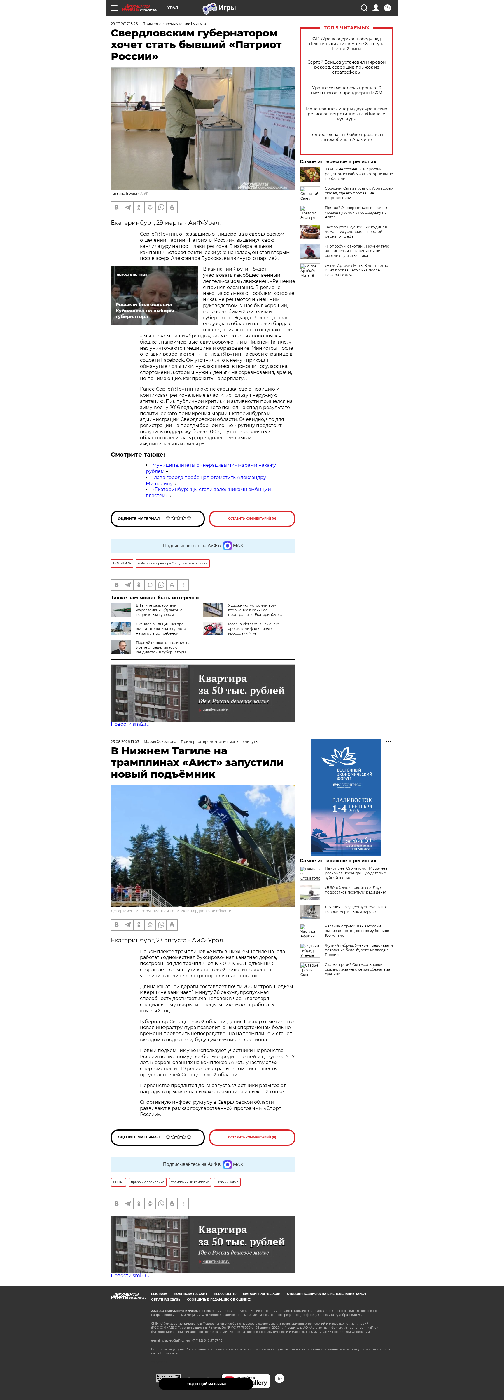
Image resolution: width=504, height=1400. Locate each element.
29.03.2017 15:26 (124, 24)
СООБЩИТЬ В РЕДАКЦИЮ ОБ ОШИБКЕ (219, 1300)
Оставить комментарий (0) (252, 518)
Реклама (159, 1294)
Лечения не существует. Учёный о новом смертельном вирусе (355, 909)
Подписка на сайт (190, 1294)
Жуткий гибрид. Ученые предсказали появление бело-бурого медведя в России (359, 950)
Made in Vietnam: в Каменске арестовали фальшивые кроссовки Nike (254, 628)
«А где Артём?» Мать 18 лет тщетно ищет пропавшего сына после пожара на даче (356, 270)
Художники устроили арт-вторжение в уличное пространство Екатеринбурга (255, 610)
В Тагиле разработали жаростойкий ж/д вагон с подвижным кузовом (159, 610)
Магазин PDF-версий (261, 1294)
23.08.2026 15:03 (125, 741)
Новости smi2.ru (130, 724)
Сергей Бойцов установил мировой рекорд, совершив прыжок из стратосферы (346, 67)
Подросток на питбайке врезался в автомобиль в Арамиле (347, 137)
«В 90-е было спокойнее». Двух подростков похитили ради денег (355, 889)
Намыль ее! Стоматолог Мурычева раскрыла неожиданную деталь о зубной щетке (356, 873)
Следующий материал (206, 1384)
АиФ (144, 193)
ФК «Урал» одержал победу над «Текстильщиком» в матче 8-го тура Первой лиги (346, 43)
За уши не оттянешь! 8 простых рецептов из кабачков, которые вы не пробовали (359, 174)
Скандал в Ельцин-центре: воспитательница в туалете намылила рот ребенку (161, 628)
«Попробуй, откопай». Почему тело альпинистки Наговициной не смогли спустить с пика (357, 251)
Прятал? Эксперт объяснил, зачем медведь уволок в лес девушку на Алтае (356, 212)
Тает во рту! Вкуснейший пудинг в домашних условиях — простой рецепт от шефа (356, 231)
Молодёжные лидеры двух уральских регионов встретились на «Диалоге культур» (346, 114)
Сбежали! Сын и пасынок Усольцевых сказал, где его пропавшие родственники (359, 193)
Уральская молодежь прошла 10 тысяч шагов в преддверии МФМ (346, 90)
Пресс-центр (225, 1294)
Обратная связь (165, 1300)
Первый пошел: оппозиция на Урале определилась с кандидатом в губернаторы (163, 647)
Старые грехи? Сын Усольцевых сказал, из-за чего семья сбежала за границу (357, 969)
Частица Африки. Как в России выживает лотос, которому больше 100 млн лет (357, 931)
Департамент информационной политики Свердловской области (171, 911)
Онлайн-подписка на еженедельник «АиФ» (326, 1294)
